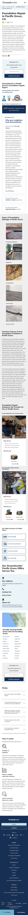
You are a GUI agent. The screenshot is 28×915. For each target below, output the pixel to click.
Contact (14, 824)
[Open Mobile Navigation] (25, 3)
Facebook (8, 835)
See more (5, 56)
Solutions (14, 842)
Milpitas (17, 641)
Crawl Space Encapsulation (14, 855)
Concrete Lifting (14, 853)
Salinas (5, 641)
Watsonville (6, 651)
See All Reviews (9, 191)
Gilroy (4, 655)
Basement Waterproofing (14, 845)
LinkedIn (16, 835)
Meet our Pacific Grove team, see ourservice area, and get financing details (12, 605)
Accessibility (18, 903)
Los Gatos (5, 653)
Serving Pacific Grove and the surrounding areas (10, 91)
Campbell (17, 651)
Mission (14, 872)
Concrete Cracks (10, 324)
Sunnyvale (5, 646)
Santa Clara (6, 648)
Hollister (17, 636)
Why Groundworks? (14, 878)
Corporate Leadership (14, 867)
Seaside (17, 655)
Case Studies (14, 887)
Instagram (14, 837)
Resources (14, 884)
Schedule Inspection (14, 76)
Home (3, 6)
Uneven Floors (9, 303)
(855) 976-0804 (6, 595)
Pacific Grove (6, 636)
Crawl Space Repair (14, 850)
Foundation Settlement (11, 242)
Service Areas (10, 6)
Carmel (17, 658)
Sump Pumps (14, 858)
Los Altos (5, 658)
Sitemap (25, 903)
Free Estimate (21, 912)
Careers (14, 865)
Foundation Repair (14, 847)
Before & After (14, 890)
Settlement (8, 262)
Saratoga (17, 646)
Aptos (16, 648)
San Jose (5, 639)
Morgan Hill (18, 643)
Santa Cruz (6, 643)
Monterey (17, 653)
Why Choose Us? (14, 862)
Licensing (14, 900)
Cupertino (17, 639)
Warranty (14, 875)
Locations (14, 828)
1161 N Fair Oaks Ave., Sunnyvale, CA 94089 (12, 584)
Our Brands (14, 870)
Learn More (14, 463)
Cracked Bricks (9, 283)
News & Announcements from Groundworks (14, 892)
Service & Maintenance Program (14, 880)
